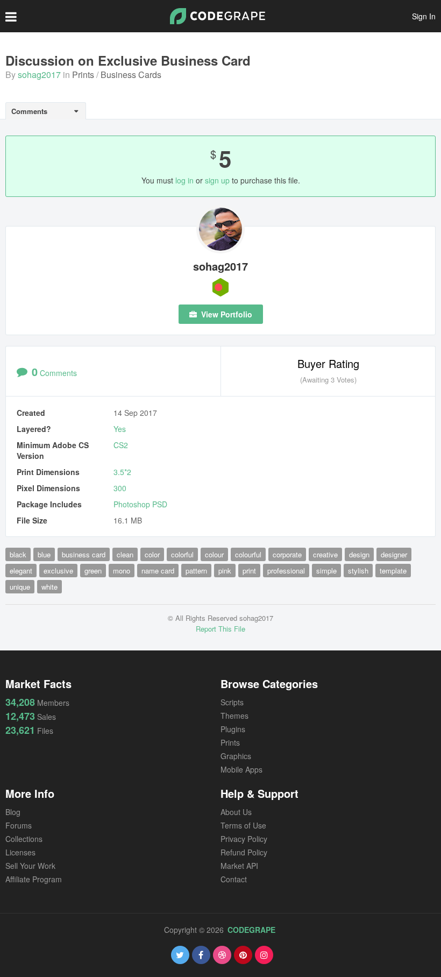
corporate (287, 554)
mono (121, 570)
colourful (248, 554)
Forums (18, 825)
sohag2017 (39, 74)
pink (224, 570)
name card (157, 570)
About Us (236, 811)
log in (184, 180)
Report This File (220, 629)
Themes (234, 715)
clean (125, 554)
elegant (21, 570)
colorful (182, 554)
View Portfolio (225, 314)
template (393, 570)
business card (83, 554)
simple (326, 570)
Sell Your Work (30, 865)
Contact (233, 879)
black (18, 554)
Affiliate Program (33, 879)
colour (214, 554)
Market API (239, 865)
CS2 (120, 445)
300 (119, 488)
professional (286, 570)
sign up (217, 180)
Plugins (232, 729)
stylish (358, 570)
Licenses (20, 852)
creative (325, 554)
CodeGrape (251, 929)
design (359, 554)
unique (20, 587)
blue (44, 554)
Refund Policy (243, 852)
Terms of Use (243, 825)
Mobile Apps (241, 769)
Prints (83, 74)
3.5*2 (122, 471)
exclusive (58, 570)
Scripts (232, 702)
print (249, 570)
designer (394, 554)
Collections (23, 838)
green (93, 570)
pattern (196, 570)
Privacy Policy (243, 838)
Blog (12, 811)
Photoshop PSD (140, 504)
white (49, 587)
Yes (119, 428)
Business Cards (131, 74)
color (152, 554)
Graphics (235, 756)
